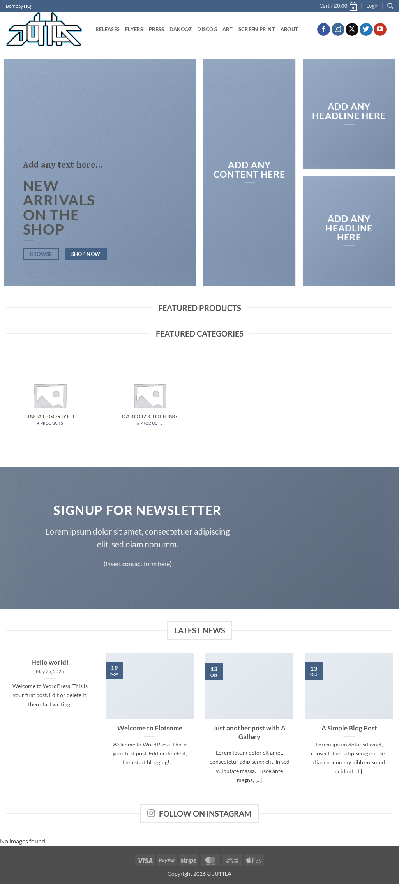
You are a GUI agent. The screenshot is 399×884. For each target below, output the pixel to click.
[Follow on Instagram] (338, 29)
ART (227, 29)
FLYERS (134, 29)
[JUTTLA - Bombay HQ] (45, 29)
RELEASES (107, 29)
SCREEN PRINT (256, 29)
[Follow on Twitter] (366, 29)
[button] (339, 6)
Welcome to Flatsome (149, 728)
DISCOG (207, 29)
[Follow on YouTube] (380, 29)
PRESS (156, 29)
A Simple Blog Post (349, 728)
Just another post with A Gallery (249, 732)
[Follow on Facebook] (323, 29)
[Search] (390, 5)
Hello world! (50, 662)
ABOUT (289, 29)
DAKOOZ (180, 29)
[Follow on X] (352, 29)
